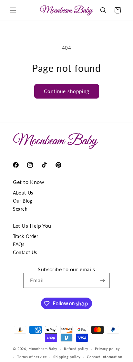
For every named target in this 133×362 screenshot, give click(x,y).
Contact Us (25, 252)
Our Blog (22, 201)
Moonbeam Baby (42, 349)
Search (20, 209)
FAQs (18, 244)
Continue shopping (66, 91)
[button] (13, 10)
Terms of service (32, 357)
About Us (23, 192)
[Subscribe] (102, 280)
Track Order (25, 236)
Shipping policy (67, 357)
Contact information (104, 357)
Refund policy (76, 349)
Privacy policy (107, 349)
